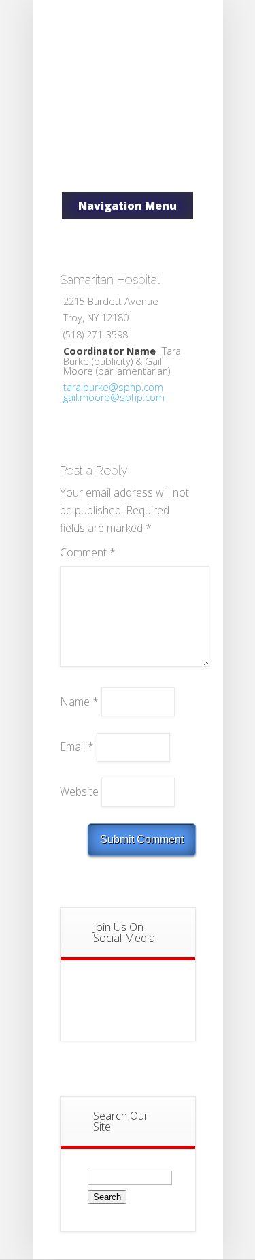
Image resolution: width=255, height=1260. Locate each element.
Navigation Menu (127, 205)
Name (79, 700)
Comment (88, 552)
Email (77, 746)
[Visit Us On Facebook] (127, 1008)
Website (79, 791)
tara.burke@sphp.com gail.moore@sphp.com (114, 392)
